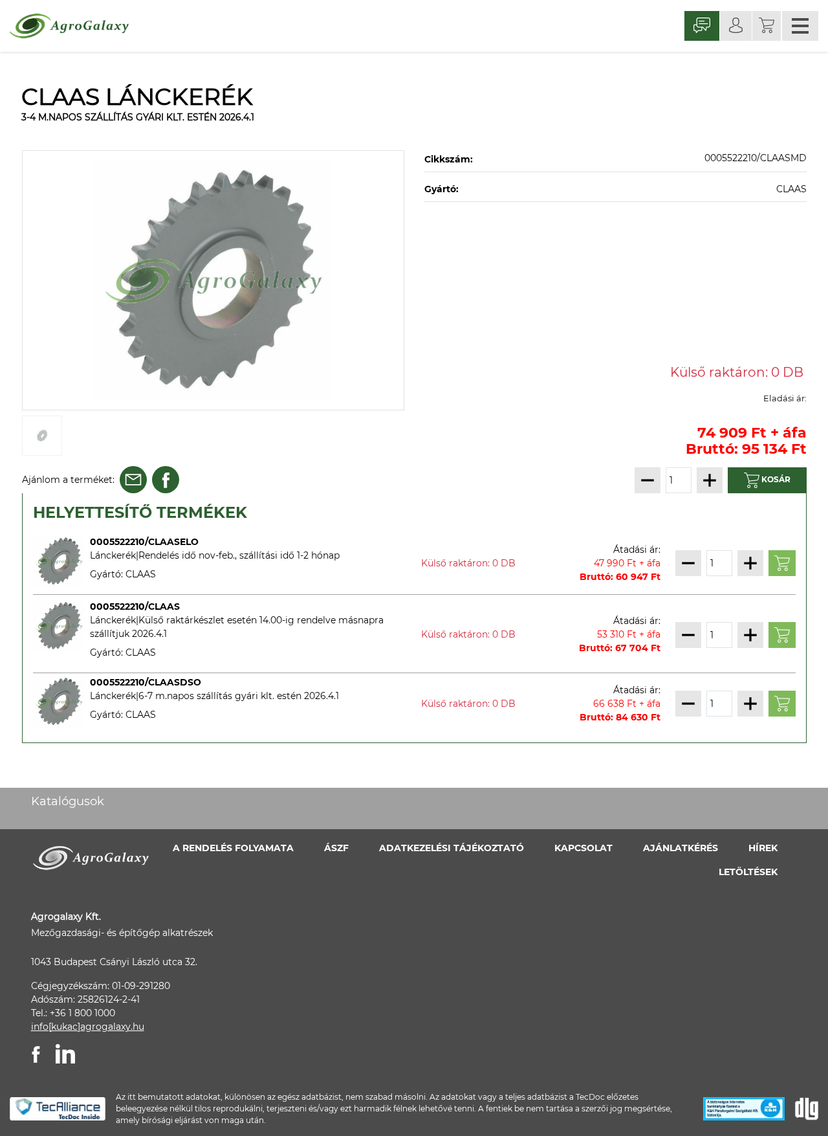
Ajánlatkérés (680, 848)
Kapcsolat (583, 848)
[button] (766, 26)
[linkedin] (65, 1054)
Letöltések (748, 872)
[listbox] (213, 280)
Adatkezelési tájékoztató (451, 848)
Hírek (763, 848)
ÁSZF (336, 848)
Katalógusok (67, 801)
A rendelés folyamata (233, 848)
